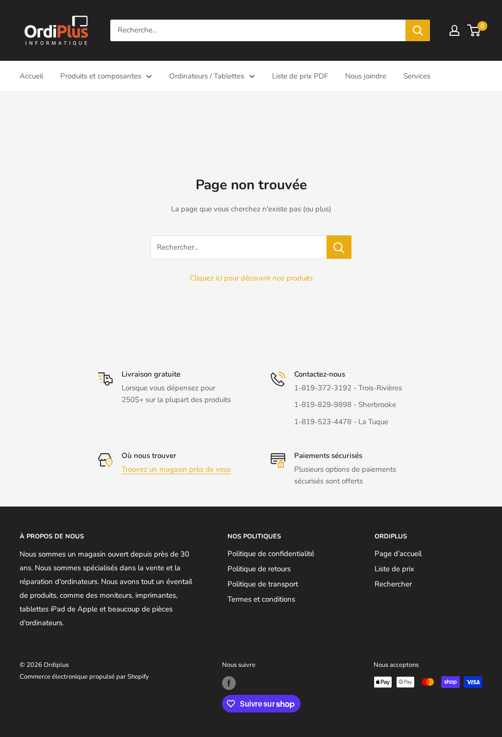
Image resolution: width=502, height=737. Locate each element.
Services (416, 76)
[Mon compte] (454, 30)
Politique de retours (259, 569)
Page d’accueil (398, 554)
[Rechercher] (417, 30)
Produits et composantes (100, 76)
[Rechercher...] (338, 247)
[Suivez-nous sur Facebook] (229, 683)
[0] (474, 30)
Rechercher (393, 584)
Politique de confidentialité (270, 554)
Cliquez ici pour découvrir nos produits (251, 278)
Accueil (31, 76)
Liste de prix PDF (300, 76)
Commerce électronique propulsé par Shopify (84, 676)
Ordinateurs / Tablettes (206, 76)
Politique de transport (262, 584)
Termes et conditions (261, 599)
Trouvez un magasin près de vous (176, 469)
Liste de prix (394, 569)
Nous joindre (365, 76)
